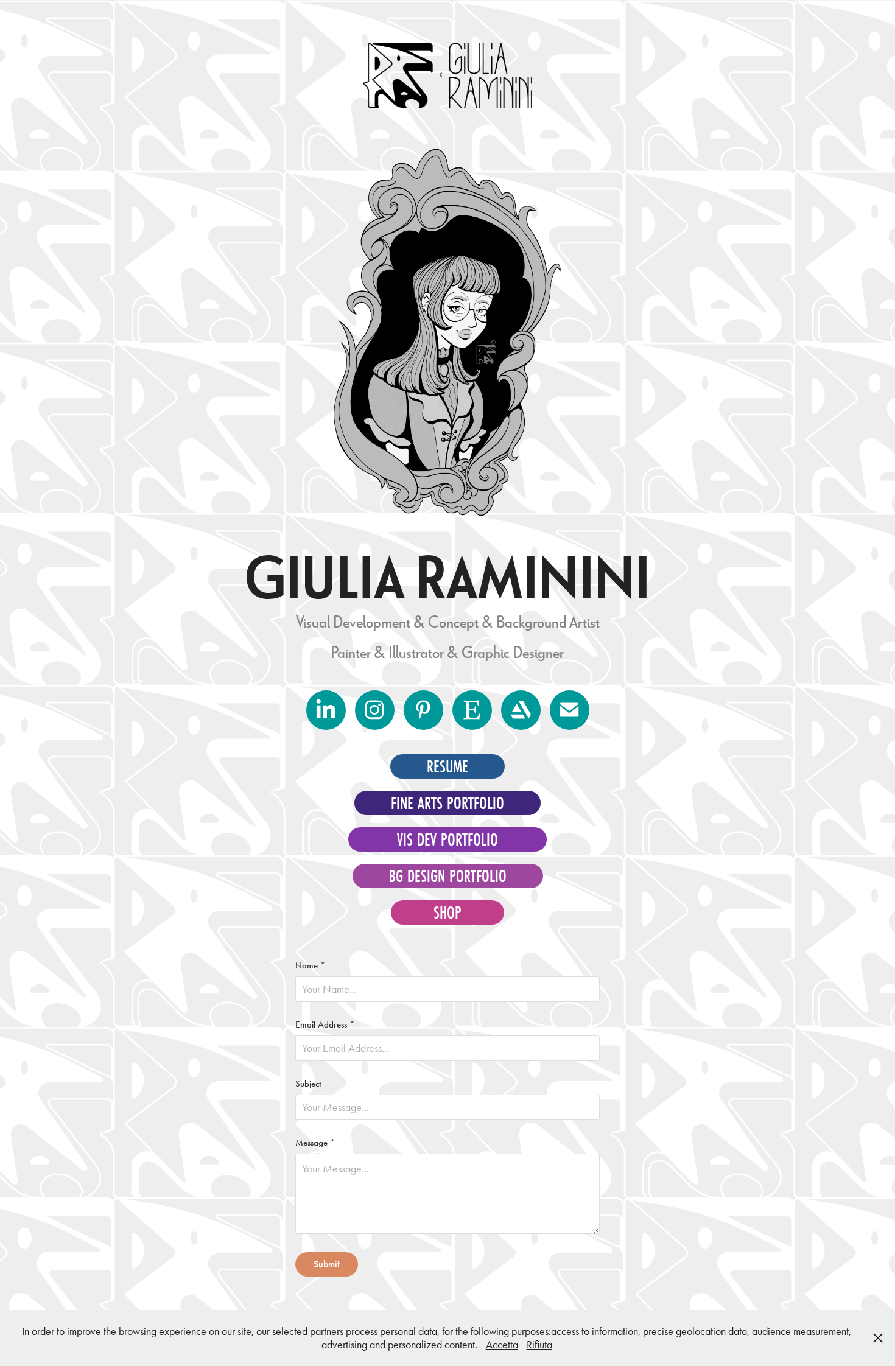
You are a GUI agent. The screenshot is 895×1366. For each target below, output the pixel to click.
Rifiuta (539, 1344)
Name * (310, 965)
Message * (315, 1142)
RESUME (447, 766)
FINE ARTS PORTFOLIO (447, 803)
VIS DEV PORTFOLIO (447, 839)
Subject (308, 1083)
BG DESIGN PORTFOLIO (448, 876)
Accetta (502, 1344)
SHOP (447, 912)
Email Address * (324, 1024)
